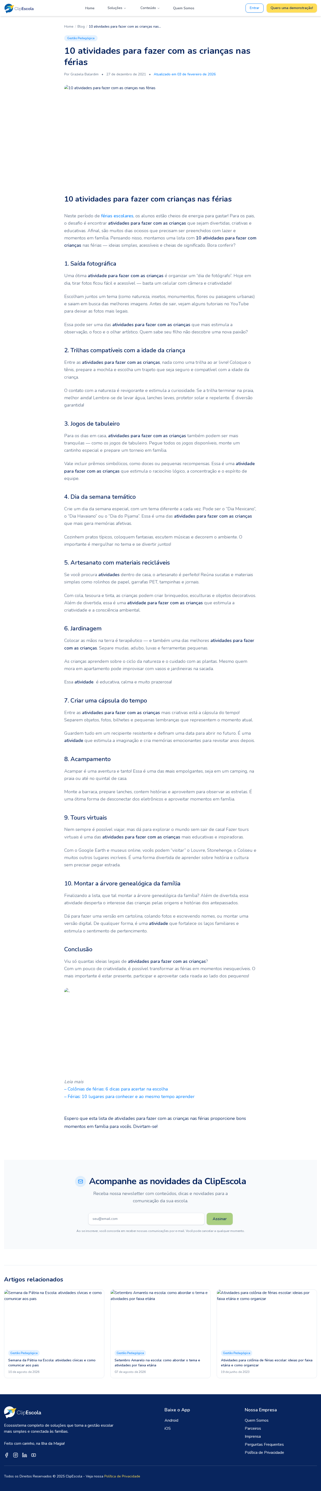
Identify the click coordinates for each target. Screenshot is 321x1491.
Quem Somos (183, 8)
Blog (81, 26)
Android (171, 1420)
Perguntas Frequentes (264, 1444)
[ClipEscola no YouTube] (33, 1455)
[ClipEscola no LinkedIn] (24, 1455)
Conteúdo (148, 8)
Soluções (115, 8)
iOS (168, 1428)
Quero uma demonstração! (292, 8)
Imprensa (253, 1436)
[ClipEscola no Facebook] (6, 1455)
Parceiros (253, 1428)
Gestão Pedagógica (81, 38)
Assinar (220, 1219)
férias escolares (117, 216)
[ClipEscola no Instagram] (15, 1455)
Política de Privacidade (264, 1452)
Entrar (254, 8)
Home (90, 8)
